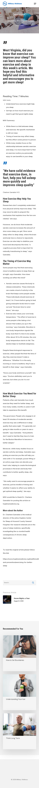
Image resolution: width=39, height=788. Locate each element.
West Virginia (19, 14)
